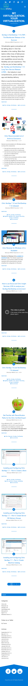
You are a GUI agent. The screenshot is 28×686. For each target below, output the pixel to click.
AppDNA (10, 216)
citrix (14, 216)
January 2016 (4, 646)
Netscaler (10, 436)
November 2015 (5, 649)
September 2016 (5, 637)
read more (4, 102)
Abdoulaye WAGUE (9, 42)
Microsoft (3, 611)
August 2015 (4, 655)
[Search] (25, 594)
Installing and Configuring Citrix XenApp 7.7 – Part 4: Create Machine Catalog (14, 560)
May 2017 (3, 634)
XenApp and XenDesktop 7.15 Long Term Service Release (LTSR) (13, 69)
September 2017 (5, 632)
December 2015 (5, 648)
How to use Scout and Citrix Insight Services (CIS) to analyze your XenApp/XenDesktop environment (14, 286)
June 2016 (4, 639)
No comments (22, 105)
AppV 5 (3, 613)
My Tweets (4, 623)
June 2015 (4, 658)
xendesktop (15, 217)
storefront (11, 481)
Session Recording (20, 216)
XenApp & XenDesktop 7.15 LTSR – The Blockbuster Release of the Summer (14, 37)
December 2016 (5, 636)
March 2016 (4, 643)
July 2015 (3, 656)
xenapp (11, 217)
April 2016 (4, 641)
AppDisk (6, 216)
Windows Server (5, 614)
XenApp (8, 105)
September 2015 (5, 653)
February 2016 (5, 644)
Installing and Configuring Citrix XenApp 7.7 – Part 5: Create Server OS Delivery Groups (14, 515)
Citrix (5, 105)
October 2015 (4, 651)
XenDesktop (14, 105)
